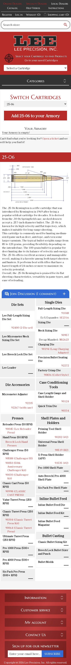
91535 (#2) (62, 463)
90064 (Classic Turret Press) (18, 529)
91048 (65, 313)
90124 (65, 401)
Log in (19, 14)
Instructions (56, 8)
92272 (65, 365)
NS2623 (64, 339)
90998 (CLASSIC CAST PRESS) (15, 493)
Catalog (12, 8)
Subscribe (52, 654)
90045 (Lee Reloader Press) (18, 430)
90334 (65, 410)
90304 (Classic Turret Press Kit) (18, 521)
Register (7, 14)
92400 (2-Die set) (22, 327)
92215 (29, 403)
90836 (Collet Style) (56, 375)
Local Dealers (59, 3)
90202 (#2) (62, 437)
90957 (65, 335)
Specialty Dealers (36, 3)
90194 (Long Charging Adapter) (55, 350)
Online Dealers (12, 3)
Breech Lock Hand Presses (16, 443)
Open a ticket (50, 138)
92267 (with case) (22, 407)
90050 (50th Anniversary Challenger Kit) (15, 466)
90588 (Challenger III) (19, 458)
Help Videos (33, 8)
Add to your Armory (35, 115)
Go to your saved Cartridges (41, 60)
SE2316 (64, 317)
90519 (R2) (62, 450)
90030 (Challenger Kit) (16, 476)
